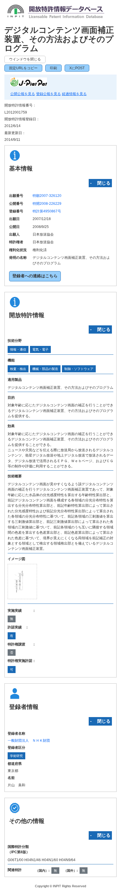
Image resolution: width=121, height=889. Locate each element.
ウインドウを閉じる (25, 59)
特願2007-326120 (47, 196)
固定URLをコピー (23, 68)
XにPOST (77, 68)
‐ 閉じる (100, 182)
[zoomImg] (22, 581)
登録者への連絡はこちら (35, 276)
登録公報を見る (48, 94)
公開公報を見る (22, 94)
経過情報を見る (74, 94)
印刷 (53, 68)
